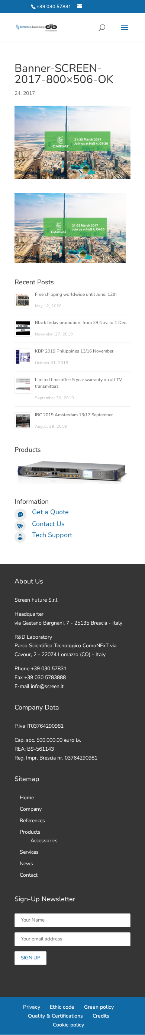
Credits (101, 1015)
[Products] (72, 482)
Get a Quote (50, 511)
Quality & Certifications (55, 1015)
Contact (29, 875)
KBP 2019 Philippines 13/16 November (74, 351)
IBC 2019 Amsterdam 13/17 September (74, 415)
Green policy (99, 1007)
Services (29, 852)
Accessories (44, 840)
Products (30, 832)
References (32, 820)
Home (27, 797)
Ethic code (62, 1007)
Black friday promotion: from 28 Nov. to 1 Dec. (81, 322)
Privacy (31, 1007)
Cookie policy (68, 1024)
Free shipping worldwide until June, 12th (76, 294)
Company (31, 809)
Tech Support (52, 534)
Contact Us (48, 523)
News (26, 863)
